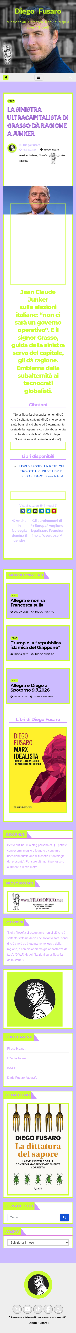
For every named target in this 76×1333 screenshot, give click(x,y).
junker (62, 155)
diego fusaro (51, 149)
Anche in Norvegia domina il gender (19, 530)
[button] (70, 77)
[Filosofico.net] (38, 901)
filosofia (43, 155)
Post (11, 101)
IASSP (11, 1068)
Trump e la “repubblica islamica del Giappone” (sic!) (36, 647)
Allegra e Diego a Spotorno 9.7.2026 (30, 688)
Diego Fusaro (31, 145)
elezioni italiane (28, 155)
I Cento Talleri (16, 1058)
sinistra (23, 160)
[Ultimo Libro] (38, 1149)
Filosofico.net (16, 1048)
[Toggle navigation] (39, 77)
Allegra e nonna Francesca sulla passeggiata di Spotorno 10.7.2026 (37, 607)
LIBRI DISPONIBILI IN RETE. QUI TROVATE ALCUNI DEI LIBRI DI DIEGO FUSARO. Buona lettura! (41, 471)
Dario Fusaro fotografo (22, 1077)
